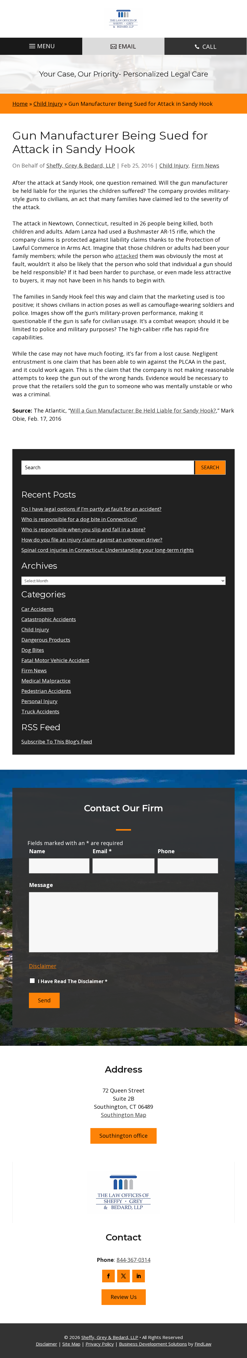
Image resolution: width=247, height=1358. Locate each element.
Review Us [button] (124, 1296)
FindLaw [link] (203, 1344)
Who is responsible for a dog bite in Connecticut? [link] (79, 519)
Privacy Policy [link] (100, 1344)
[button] (41, 44)
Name (37, 851)
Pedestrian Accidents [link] (46, 690)
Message (41, 884)
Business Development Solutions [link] (153, 1344)
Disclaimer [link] (46, 1344)
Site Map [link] (71, 1344)
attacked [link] (126, 255)
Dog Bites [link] (32, 649)
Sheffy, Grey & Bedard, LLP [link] (80, 165)
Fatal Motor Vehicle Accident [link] (55, 660)
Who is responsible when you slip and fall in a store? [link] (83, 529)
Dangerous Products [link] (45, 639)
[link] (123, 19)
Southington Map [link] (123, 1114)
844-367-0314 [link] (133, 1259)
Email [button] (127, 46)
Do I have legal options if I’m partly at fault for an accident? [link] (91, 508)
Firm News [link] (205, 165)
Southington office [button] (123, 1135)
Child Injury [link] (174, 165)
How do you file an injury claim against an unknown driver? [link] (91, 539)
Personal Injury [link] (39, 701)
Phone (166, 851)
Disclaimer (42, 966)
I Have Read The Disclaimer (73, 981)
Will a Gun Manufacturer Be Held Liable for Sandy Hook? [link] (143, 410)
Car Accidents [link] (37, 608)
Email (102, 851)
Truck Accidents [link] (40, 711)
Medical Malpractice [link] (45, 680)
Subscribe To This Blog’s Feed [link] (56, 741)
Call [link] (209, 46)
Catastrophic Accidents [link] (48, 619)
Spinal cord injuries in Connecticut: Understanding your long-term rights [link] (107, 549)
